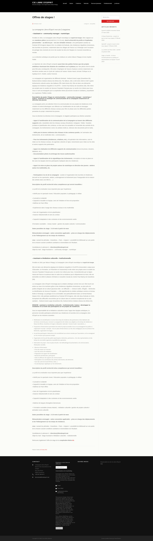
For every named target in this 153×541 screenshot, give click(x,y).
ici (73, 440)
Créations (78, 3)
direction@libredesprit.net (42, 477)
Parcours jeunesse (96, 3)
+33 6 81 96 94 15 (39, 474)
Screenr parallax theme (106, 538)
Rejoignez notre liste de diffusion (63, 463)
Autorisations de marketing (64, 471)
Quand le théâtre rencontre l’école (111, 30)
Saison (71, 3)
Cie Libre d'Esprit (42, 2)
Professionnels (108, 3)
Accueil (65, 3)
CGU (101, 464)
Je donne (117, 3)
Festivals (86, 3)
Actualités (92, 23)
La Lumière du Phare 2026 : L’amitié (111, 49)
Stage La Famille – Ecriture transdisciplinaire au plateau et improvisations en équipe (110, 57)
